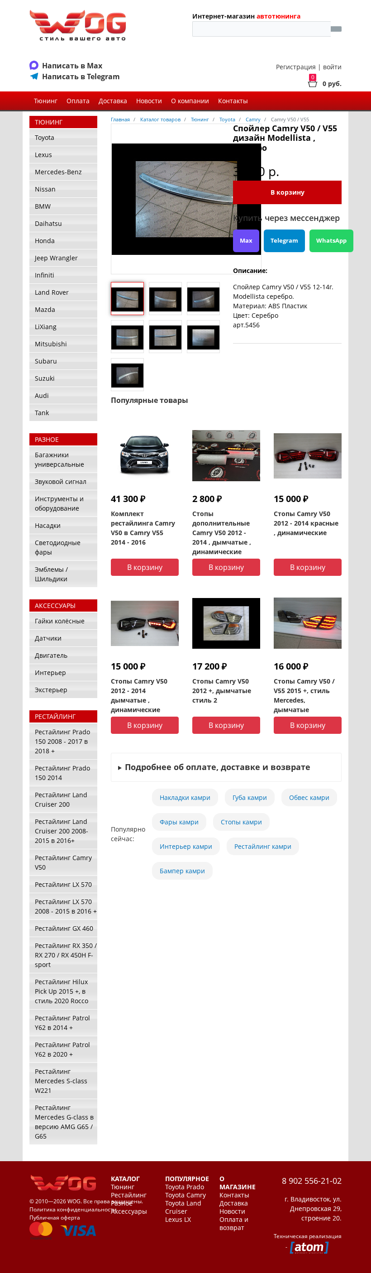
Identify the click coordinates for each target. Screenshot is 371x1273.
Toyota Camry (185, 1195)
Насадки (48, 525)
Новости (149, 100)
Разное (122, 1203)
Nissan (45, 189)
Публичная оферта (54, 1217)
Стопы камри (241, 822)
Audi (42, 395)
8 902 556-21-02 (312, 1180)
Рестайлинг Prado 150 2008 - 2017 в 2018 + (62, 741)
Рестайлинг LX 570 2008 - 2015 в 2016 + (66, 906)
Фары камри (179, 822)
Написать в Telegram (81, 76)
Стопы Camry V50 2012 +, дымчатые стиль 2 (221, 690)
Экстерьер (51, 689)
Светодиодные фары (58, 547)
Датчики (48, 638)
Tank (42, 412)
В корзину (287, 192)
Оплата (78, 100)
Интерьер (50, 672)
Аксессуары (129, 1211)
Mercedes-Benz (58, 172)
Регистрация (296, 66)
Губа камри (250, 797)
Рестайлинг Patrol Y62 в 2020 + (62, 1049)
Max (246, 240)
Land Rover (52, 292)
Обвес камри (309, 797)
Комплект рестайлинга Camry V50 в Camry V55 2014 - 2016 (143, 527)
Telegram (284, 240)
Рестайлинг (129, 1195)
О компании (190, 100)
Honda (45, 240)
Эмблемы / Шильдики (51, 574)
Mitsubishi (51, 344)
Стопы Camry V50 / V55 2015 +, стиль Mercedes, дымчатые (304, 695)
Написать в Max (72, 66)
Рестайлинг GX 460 (64, 928)
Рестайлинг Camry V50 (63, 862)
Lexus (43, 154)
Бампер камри (182, 870)
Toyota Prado (184, 1187)
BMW (43, 206)
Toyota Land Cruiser (183, 1207)
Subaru (46, 361)
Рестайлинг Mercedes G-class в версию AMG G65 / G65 (64, 1121)
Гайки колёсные (60, 621)
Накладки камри (185, 797)
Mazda (45, 309)
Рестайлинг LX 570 (63, 884)
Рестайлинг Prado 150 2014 (62, 773)
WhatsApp (331, 240)
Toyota (44, 137)
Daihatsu (48, 223)
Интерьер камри (186, 846)
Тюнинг (45, 100)
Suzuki (45, 378)
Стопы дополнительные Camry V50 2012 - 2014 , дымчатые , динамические (221, 532)
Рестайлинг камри (262, 846)
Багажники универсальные (59, 459)
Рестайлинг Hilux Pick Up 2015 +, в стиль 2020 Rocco (61, 991)
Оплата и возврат (233, 1224)
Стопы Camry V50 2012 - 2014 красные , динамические (306, 523)
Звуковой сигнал (60, 481)
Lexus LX (178, 1220)
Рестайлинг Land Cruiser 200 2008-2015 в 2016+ (61, 831)
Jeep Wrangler (56, 258)
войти (332, 66)
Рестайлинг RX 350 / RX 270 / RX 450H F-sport (66, 955)
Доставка (113, 100)
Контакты (233, 100)
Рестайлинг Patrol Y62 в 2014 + (62, 1023)
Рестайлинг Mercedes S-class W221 (61, 1081)
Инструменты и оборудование (59, 503)
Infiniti (44, 275)
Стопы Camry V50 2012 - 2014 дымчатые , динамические (139, 695)
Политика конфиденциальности (73, 1209)
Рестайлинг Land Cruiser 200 (61, 799)
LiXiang (46, 326)
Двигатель (51, 655)
